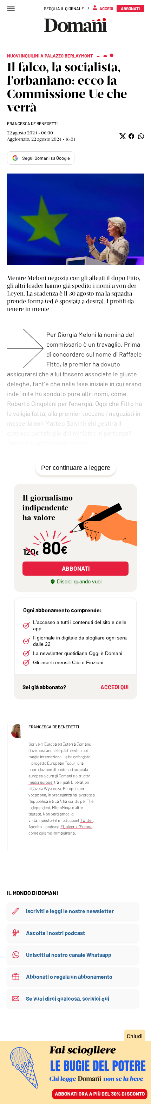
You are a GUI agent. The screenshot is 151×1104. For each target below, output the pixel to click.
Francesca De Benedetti (32, 123)
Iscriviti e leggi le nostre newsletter (70, 911)
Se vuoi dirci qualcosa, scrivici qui (67, 998)
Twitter (86, 820)
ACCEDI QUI (114, 687)
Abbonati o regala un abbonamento (69, 976)
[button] (122, 136)
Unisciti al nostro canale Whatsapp (68, 954)
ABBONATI (76, 568)
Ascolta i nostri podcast (55, 932)
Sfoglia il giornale (64, 8)
